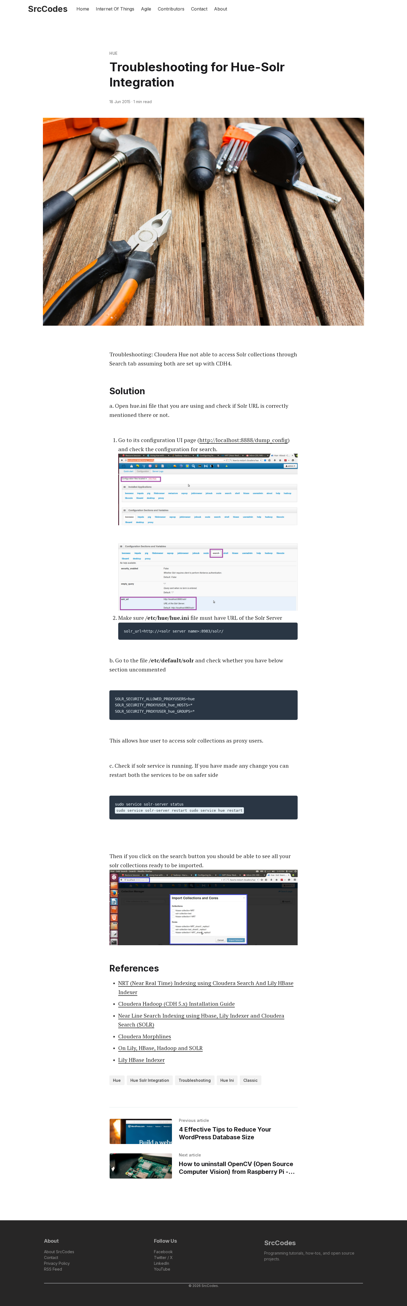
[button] (360, 8)
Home (82, 9)
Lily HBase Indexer (141, 1060)
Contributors (171, 9)
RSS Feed (53, 1269)
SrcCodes (280, 1243)
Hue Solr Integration (149, 1080)
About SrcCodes (59, 1251)
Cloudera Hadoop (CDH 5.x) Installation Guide (176, 1003)
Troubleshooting (195, 1080)
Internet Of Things (115, 9)
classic (250, 1080)
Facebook (163, 1251)
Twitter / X (163, 1257)
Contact (199, 9)
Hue (113, 53)
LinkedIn (161, 1263)
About (220, 9)
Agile (146, 9)
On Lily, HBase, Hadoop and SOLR (160, 1048)
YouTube (162, 1269)
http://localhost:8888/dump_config (243, 440)
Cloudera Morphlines (144, 1036)
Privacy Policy (57, 1263)
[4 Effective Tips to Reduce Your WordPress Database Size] (140, 1131)
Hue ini (227, 1080)
